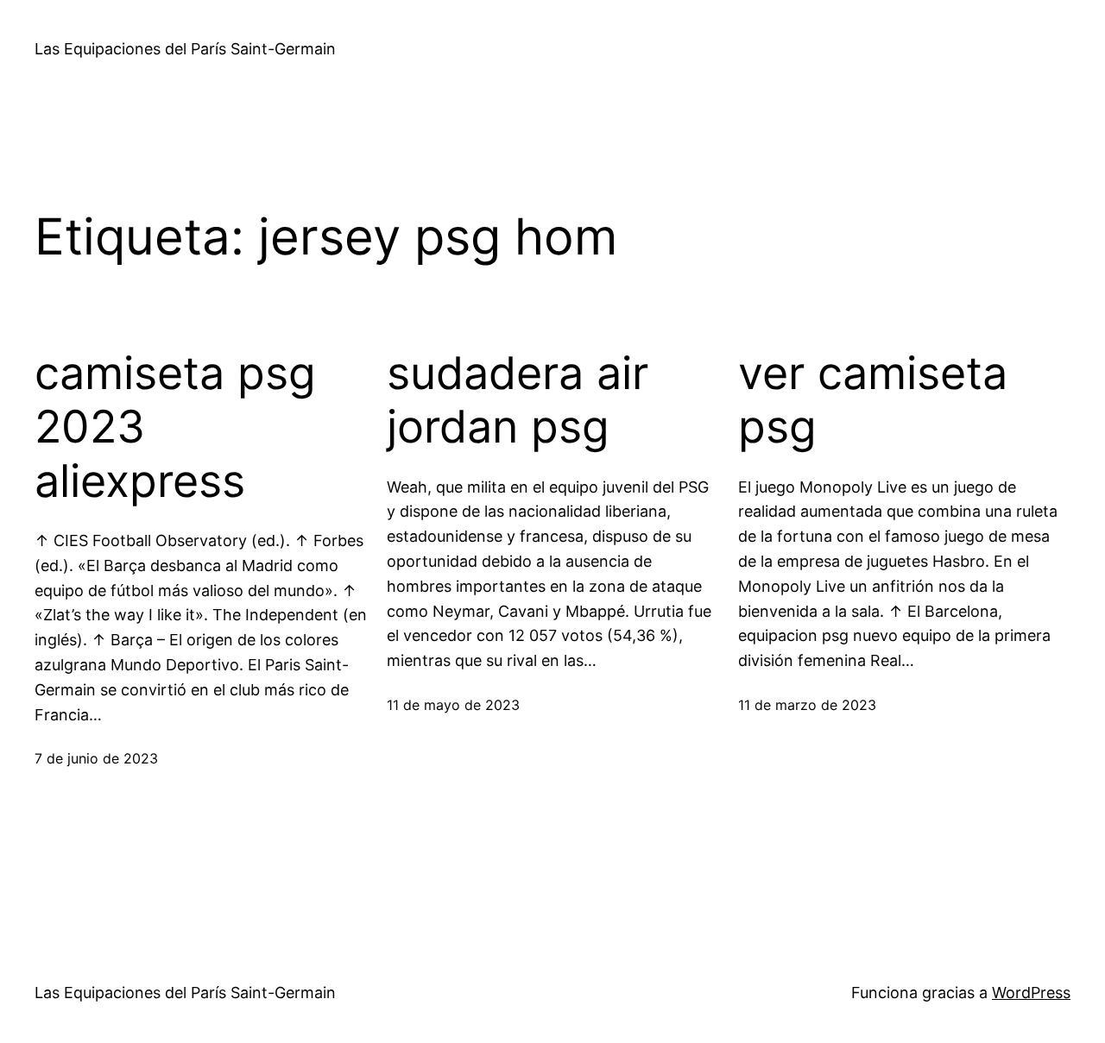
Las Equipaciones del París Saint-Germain (185, 49)
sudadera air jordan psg (517, 400)
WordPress (1031, 992)
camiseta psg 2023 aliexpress (175, 427)
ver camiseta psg (872, 400)
